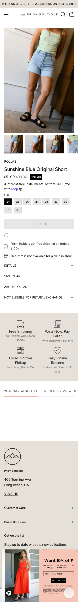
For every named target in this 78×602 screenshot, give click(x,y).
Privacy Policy (51, 592)
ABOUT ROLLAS (15, 287)
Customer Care (15, 508)
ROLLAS (10, 161)
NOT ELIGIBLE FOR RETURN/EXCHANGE (33, 297)
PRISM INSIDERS (12, 3)
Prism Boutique (13, 470)
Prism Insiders (20, 244)
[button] (63, 14)
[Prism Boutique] (39, 14)
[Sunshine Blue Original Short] (13, 144)
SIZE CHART (13, 276)
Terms (57, 592)
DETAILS (10, 265)
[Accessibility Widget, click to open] (8, 593)
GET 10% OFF (58, 581)
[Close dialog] (76, 551)
